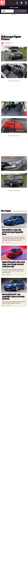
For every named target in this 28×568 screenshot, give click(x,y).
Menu (26, 3)
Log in (21, 3)
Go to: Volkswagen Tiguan (8, 46)
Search (17, 3)
